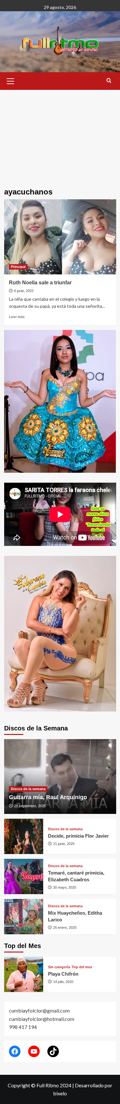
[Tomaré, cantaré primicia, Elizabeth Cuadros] (24, 876)
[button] (10, 80)
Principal (18, 267)
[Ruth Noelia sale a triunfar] (60, 236)
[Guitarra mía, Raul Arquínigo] (60, 776)
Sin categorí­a (59, 967)
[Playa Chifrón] (24, 974)
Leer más (17, 316)
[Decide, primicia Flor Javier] (24, 836)
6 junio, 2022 (24, 291)
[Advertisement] (60, 134)
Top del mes (82, 967)
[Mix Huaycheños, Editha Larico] (24, 916)
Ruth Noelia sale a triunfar (40, 282)
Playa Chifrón (63, 974)
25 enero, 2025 (64, 927)
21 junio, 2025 (64, 844)
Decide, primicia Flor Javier (78, 836)
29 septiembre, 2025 (30, 806)
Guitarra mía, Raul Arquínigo (48, 797)
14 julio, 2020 (63, 982)
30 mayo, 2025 (64, 887)
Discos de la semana (28, 789)
